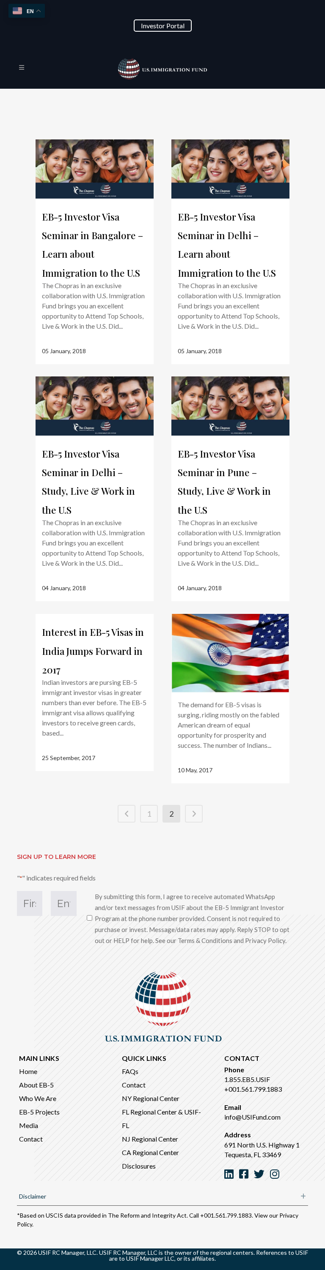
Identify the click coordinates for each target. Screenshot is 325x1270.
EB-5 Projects (39, 1112)
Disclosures (139, 1166)
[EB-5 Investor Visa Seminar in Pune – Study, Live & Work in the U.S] (230, 406)
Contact (31, 1139)
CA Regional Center (150, 1152)
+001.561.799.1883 (253, 1089)
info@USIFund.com (252, 1117)
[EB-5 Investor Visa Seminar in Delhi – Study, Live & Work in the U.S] (95, 406)
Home (28, 1071)
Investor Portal (163, 26)
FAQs (130, 1071)
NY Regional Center (150, 1098)
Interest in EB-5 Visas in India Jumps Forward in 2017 (93, 651)
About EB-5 (36, 1085)
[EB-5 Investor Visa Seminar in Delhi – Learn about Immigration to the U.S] (230, 169)
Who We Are (37, 1098)
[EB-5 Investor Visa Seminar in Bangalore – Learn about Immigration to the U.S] (95, 169)
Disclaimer (32, 1196)
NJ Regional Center (150, 1139)
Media (28, 1125)
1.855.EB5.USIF (247, 1079)
